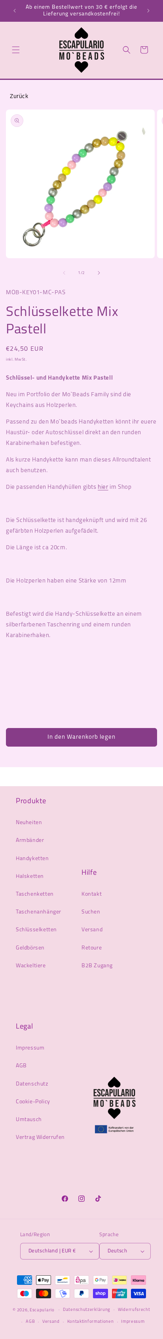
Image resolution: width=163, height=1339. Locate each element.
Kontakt (92, 894)
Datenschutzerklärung (86, 1310)
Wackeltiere (31, 966)
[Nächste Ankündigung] (148, 10)
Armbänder (30, 840)
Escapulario (42, 1310)
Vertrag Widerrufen (40, 1137)
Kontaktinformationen (90, 1322)
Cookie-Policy (33, 1102)
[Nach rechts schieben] (99, 273)
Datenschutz (32, 1084)
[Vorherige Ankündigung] (14, 10)
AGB (21, 1066)
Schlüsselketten (36, 930)
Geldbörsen (30, 948)
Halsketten (30, 876)
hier (103, 487)
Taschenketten (35, 894)
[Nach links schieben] (64, 273)
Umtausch (29, 1120)
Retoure (92, 948)
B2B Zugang (97, 966)
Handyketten (32, 859)
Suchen (91, 912)
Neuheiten (29, 823)
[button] (16, 50)
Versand (92, 930)
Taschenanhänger (38, 912)
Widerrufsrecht (134, 1310)
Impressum (30, 1048)
